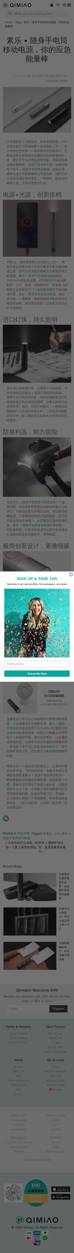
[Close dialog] (71, 574)
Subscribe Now (37, 673)
